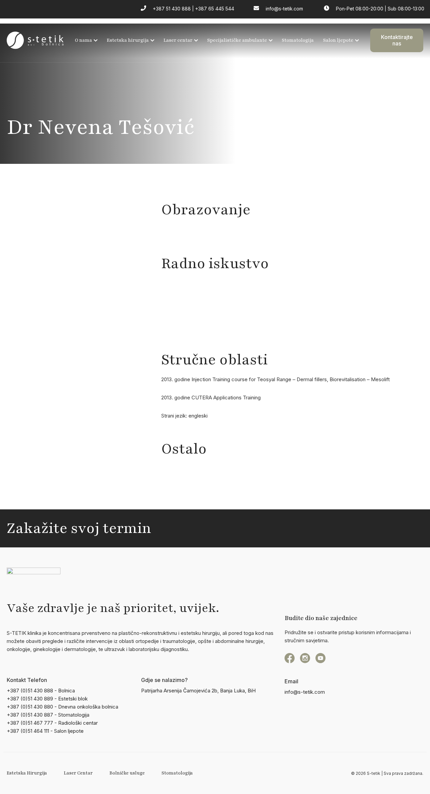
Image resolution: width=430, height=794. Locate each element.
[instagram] (305, 658)
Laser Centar (78, 773)
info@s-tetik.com (305, 692)
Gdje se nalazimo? (164, 680)
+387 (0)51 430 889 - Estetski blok (47, 698)
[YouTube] (320, 658)
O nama (83, 40)
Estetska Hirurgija (27, 773)
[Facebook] (290, 658)
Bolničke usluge (127, 773)
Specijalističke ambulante (237, 40)
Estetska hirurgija (128, 40)
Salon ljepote (338, 40)
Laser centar (178, 40)
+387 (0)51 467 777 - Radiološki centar (52, 723)
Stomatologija (298, 40)
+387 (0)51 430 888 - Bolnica (41, 690)
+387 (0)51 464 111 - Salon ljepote (45, 731)
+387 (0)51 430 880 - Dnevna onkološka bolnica (62, 706)
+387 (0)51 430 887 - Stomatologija (48, 715)
